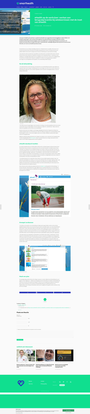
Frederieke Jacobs (39, 25)
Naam (29, 318)
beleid (56, 362)
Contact (42, 381)
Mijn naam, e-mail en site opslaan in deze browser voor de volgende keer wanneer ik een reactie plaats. (29, 329)
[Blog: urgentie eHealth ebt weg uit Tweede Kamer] (89, 207)
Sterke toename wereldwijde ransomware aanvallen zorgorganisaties (61, 366)
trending (26, 362)
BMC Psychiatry (33, 137)
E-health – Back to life (22, 305)
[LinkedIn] (59, 381)
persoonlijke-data (65, 362)
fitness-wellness (38, 362)
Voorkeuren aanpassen (68, 412)
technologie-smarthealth (20, 362)
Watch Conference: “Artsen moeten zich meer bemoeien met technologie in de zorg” (26, 366)
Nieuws (30, 381)
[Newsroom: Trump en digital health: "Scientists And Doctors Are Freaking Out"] (0, 207)
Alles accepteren (68, 410)
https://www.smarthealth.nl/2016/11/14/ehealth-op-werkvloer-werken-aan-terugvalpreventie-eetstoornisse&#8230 (48, 307)
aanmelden (62, 385)
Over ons (31, 383)
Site (28, 325)
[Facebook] (67, 381)
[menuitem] (18, 7)
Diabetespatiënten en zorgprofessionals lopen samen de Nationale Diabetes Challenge (45, 366)
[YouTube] (70, 381)
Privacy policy (44, 383)
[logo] (25, 3)
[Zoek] (52, 7)
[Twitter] (63, 381)
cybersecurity (59, 362)
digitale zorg (43, 166)
